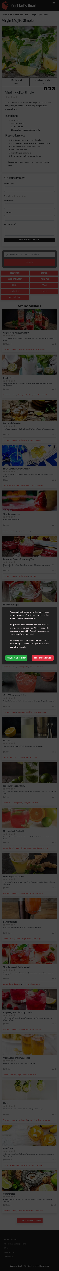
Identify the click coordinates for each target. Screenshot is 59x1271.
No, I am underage (42, 658)
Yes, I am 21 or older (16, 658)
